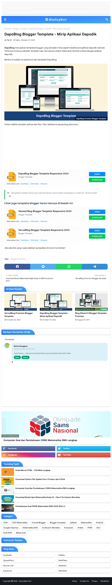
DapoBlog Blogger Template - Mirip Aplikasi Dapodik (54, 314)
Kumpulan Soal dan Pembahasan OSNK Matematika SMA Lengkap (40, 440)
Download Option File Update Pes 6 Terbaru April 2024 (40, 479)
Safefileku (25, 184)
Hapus (25, 357)
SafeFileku (62, 560)
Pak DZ (9, 40)
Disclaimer (104, 581)
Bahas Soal (21, 532)
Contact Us (84, 581)
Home (74, 581)
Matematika (86, 522)
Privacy (95, 581)
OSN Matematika (19, 522)
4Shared (43, 184)
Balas (17, 357)
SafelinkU (62, 565)
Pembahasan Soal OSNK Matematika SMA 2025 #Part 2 (40, 506)
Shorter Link (8, 565)
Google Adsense (10, 527)
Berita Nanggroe (21, 346)
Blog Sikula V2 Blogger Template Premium (91, 314)
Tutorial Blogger (39, 522)
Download (97, 180)
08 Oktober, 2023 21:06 (25, 349)
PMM (90, 527)
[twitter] (43, 267)
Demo (97, 174)
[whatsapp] (69, 267)
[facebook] (17, 267)
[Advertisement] (56, 8)
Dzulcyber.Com (25, 581)
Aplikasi (73, 522)
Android (99, 522)
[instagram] (28, 454)
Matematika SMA (30, 527)
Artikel (80, 527)
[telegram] (95, 267)
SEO (98, 527)
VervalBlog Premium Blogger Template (18, 314)
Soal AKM (7, 532)
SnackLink (7, 571)
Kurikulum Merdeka (51, 527)
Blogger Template (20, 29)
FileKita (61, 555)
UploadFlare (8, 560)
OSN (5, 522)
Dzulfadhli (7, 555)
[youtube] (84, 454)
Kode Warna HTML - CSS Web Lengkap (32, 470)
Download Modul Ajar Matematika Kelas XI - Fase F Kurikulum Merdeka (47, 497)
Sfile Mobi (34, 184)
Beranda (7, 29)
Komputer (68, 527)
